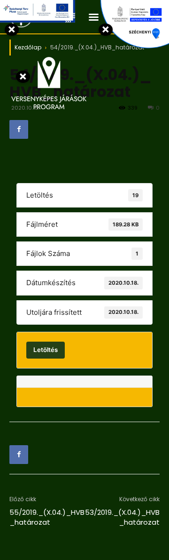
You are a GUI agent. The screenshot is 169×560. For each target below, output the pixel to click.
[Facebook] (18, 129)
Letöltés (45, 349)
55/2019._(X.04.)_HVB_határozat (46, 517)
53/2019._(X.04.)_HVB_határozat (122, 517)
